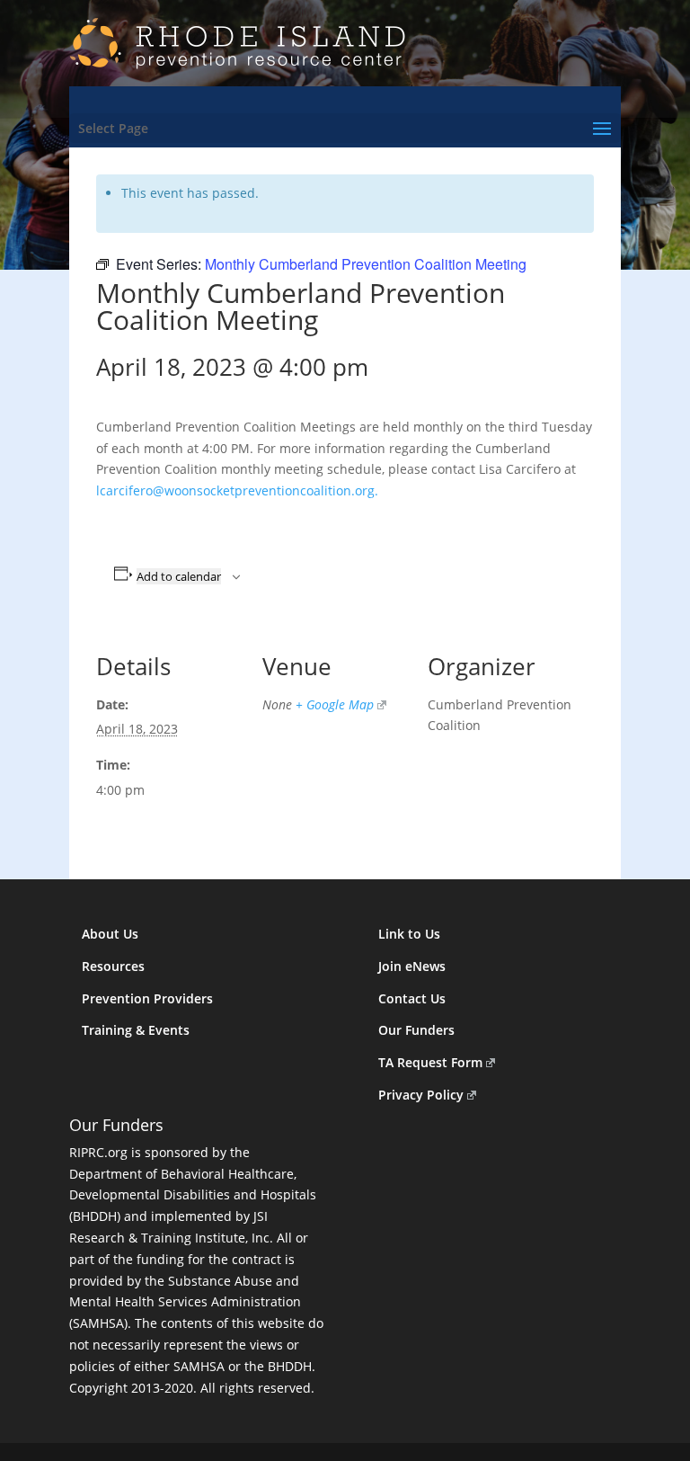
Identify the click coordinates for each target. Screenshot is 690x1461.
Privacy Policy (421, 1094)
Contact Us (412, 998)
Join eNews (412, 966)
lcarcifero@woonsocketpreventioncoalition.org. (237, 490)
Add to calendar (179, 576)
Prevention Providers (147, 998)
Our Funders (416, 1029)
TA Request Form (430, 1062)
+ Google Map (335, 704)
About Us (110, 933)
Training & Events (136, 1029)
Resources (113, 966)
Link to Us (409, 933)
